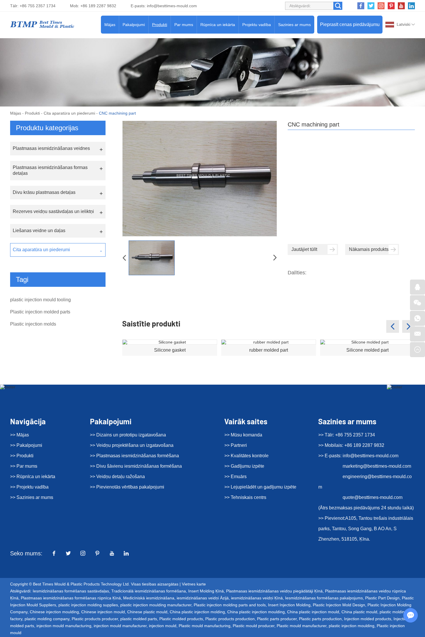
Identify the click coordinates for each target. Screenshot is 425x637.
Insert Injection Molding (289, 605)
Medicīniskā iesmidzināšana (148, 598)
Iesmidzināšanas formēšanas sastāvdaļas (71, 591)
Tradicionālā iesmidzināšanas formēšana (148, 591)
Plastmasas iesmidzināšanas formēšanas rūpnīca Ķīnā (71, 598)
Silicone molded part (367, 350)
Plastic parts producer (277, 618)
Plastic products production (230, 618)
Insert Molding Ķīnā (206, 591)
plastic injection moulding (351, 625)
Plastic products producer (95, 618)
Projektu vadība (256, 24)
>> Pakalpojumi (26, 445)
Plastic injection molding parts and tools (230, 605)
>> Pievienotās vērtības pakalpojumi (127, 486)
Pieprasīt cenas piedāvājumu (350, 24)
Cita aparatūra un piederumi (69, 113)
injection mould (162, 625)
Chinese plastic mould (147, 612)
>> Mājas (19, 434)
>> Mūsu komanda (243, 434)
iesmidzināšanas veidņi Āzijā (203, 598)
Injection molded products (367, 618)
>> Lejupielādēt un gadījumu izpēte (260, 486)
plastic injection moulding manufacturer (155, 605)
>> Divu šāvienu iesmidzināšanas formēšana (136, 466)
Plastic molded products (181, 618)
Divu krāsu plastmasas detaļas (44, 192)
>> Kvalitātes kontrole (246, 455)
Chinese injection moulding (54, 612)
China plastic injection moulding (256, 612)
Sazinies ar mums (294, 24)
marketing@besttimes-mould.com (377, 466)
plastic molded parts (138, 618)
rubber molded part (268, 350)
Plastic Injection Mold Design (339, 605)
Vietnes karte (194, 584)
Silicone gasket (170, 350)
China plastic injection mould (313, 612)
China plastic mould (359, 612)
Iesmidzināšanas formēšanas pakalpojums (324, 598)
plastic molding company (47, 618)
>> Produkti (22, 455)
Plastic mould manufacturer (301, 625)
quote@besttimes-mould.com (372, 497)
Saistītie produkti (151, 323)
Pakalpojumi (134, 24)
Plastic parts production (320, 618)
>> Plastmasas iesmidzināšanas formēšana (134, 455)
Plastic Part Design (382, 598)
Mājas (109, 24)
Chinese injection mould (103, 612)
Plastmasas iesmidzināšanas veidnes (51, 148)
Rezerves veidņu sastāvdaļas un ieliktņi (53, 211)
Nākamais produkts (369, 249)
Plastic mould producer (253, 625)
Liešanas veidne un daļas (39, 230)
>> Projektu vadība (29, 486)
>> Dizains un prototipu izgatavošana (128, 434)
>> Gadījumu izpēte (244, 466)
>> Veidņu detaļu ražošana (117, 476)
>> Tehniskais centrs (245, 497)
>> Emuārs (235, 476)
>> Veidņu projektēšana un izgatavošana (131, 445)
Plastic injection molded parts (40, 311)
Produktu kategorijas (47, 128)
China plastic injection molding (197, 612)
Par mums (183, 24)
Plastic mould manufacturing (204, 625)
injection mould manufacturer (120, 625)
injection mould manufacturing (63, 625)
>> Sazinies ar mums (31, 497)
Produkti (159, 24)
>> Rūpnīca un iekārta (32, 476)
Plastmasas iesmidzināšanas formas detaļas (50, 170)
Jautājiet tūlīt (304, 249)
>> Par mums (23, 466)
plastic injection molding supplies (88, 605)
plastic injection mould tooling (40, 299)
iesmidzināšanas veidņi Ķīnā (257, 598)
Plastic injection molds (33, 324)
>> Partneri (235, 445)
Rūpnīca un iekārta (217, 24)
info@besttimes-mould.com (172, 5)
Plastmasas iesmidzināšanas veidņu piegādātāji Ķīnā (274, 591)
